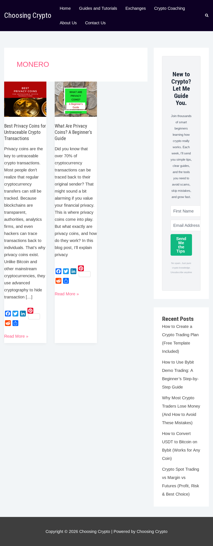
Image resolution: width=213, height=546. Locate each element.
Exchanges (135, 8)
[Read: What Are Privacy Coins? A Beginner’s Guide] (76, 99)
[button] (207, 16)
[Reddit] (8, 323)
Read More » (16, 337)
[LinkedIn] (23, 313)
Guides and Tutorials (98, 8)
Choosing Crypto (27, 15)
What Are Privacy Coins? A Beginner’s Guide (73, 132)
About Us (68, 23)
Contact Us (95, 23)
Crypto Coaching (169, 8)
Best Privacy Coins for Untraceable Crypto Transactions (25, 132)
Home (65, 8)
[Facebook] (8, 313)
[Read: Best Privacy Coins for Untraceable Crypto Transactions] (25, 99)
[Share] (15, 323)
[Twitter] (15, 313)
